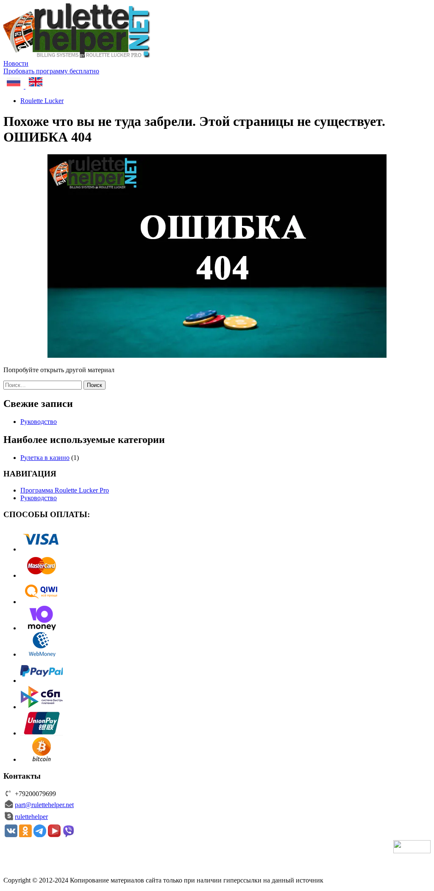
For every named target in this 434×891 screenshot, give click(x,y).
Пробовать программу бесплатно (51, 71)
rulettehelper (31, 816)
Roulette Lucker (42, 100)
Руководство (38, 421)
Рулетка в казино (45, 457)
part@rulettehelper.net (44, 804)
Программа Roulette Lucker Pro (64, 490)
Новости (15, 63)
